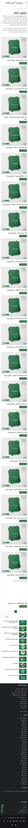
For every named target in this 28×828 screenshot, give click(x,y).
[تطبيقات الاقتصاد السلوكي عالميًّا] (23, 641)
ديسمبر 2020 (23, 754)
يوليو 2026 (24, 720)
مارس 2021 (23, 748)
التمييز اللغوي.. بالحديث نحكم (20, 690)
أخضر (4, 817)
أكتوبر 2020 (23, 758)
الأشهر (7, 616)
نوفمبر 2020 (23, 756)
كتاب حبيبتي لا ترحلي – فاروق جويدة (17, 261)
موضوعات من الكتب (22, 812)
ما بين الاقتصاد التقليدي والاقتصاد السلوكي (10, 657)
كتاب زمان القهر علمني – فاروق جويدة (16, 489)
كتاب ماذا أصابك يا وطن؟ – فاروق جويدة (15, 375)
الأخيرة (21, 616)
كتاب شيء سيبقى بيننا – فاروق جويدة (16, 518)
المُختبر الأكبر (15, 663)
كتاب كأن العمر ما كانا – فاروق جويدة (16, 147)
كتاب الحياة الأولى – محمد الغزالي (17, 603)
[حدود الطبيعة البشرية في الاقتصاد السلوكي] (23, 653)
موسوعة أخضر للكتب (22, 685)
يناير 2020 (24, 777)
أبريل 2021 (24, 745)
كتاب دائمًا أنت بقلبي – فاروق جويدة (17, 347)
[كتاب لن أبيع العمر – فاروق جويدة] (14, 420)
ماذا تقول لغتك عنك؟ (22, 697)
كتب (21, 8)
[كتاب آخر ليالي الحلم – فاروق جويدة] (14, 306)
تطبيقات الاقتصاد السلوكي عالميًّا (12, 639)
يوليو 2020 (24, 764)
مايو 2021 (24, 743)
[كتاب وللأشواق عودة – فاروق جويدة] (14, 163)
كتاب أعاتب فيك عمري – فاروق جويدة (16, 88)
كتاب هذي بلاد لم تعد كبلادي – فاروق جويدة (15, 204)
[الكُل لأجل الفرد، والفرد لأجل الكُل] (23, 671)
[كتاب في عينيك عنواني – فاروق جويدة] (14, 533)
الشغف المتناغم (23, 703)
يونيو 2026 (24, 722)
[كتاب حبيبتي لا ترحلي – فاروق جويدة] (14, 249)
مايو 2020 (24, 769)
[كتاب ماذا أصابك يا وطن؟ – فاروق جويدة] (14, 363)
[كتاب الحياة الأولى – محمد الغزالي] (14, 590)
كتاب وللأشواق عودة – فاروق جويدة (17, 176)
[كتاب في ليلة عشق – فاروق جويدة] (14, 47)
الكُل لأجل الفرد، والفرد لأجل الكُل (11, 669)
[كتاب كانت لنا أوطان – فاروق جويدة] (14, 277)
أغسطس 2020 (23, 762)
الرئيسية (24, 8)
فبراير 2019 (23, 781)
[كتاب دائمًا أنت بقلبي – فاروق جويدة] (14, 334)
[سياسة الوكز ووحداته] (23, 647)
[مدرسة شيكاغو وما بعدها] (23, 677)
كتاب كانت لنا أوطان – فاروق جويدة (17, 290)
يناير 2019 (24, 783)
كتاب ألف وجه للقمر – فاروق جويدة (17, 404)
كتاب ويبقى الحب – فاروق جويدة (17, 233)
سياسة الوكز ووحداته (14, 645)
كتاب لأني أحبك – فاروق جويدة (18, 461)
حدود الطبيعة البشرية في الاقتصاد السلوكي (9, 651)
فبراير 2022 (23, 724)
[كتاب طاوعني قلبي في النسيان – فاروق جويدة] (14, 104)
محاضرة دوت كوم (23, 711)
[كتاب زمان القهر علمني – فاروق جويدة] (14, 477)
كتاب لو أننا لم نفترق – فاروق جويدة (17, 575)
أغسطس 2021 (23, 737)
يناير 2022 (24, 726)
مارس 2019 (23, 779)
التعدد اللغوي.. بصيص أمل (21, 688)
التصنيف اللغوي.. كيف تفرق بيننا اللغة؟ (18, 693)
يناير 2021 (24, 752)
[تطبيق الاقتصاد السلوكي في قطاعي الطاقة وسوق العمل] (23, 628)
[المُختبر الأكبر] (23, 665)
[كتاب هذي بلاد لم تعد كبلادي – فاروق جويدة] (14, 192)
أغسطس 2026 (23, 718)
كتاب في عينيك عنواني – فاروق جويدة (16, 546)
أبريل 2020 (23, 771)
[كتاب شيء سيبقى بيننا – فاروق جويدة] (14, 505)
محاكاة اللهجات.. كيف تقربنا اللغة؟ (19, 695)
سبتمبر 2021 (23, 735)
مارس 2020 (23, 773)
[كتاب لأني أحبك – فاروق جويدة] (14, 448)
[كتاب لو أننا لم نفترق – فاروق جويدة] (14, 562)
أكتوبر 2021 (23, 733)
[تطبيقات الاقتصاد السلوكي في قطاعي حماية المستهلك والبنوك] (23, 622)
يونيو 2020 (24, 767)
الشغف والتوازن (23, 701)
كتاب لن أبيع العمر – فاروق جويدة (17, 432)
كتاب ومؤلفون (23, 809)
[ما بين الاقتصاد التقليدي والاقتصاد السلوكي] (23, 659)
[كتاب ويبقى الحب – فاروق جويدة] (14, 220)
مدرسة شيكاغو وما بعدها (13, 675)
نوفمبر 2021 (23, 731)
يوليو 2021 (24, 739)
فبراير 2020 (23, 775)
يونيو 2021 (24, 741)
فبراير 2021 (23, 750)
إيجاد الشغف (23, 707)
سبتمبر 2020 (23, 760)
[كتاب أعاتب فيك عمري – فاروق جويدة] (14, 76)
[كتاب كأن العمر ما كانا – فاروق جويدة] (14, 135)
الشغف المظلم (23, 705)
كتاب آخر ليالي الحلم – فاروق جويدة (17, 318)
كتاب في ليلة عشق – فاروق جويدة (17, 60)
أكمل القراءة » (23, 63)
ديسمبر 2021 (23, 729)
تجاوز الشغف (23, 699)
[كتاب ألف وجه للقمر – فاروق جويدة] (14, 391)
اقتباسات (24, 807)
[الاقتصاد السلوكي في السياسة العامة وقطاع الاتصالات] (23, 634)
